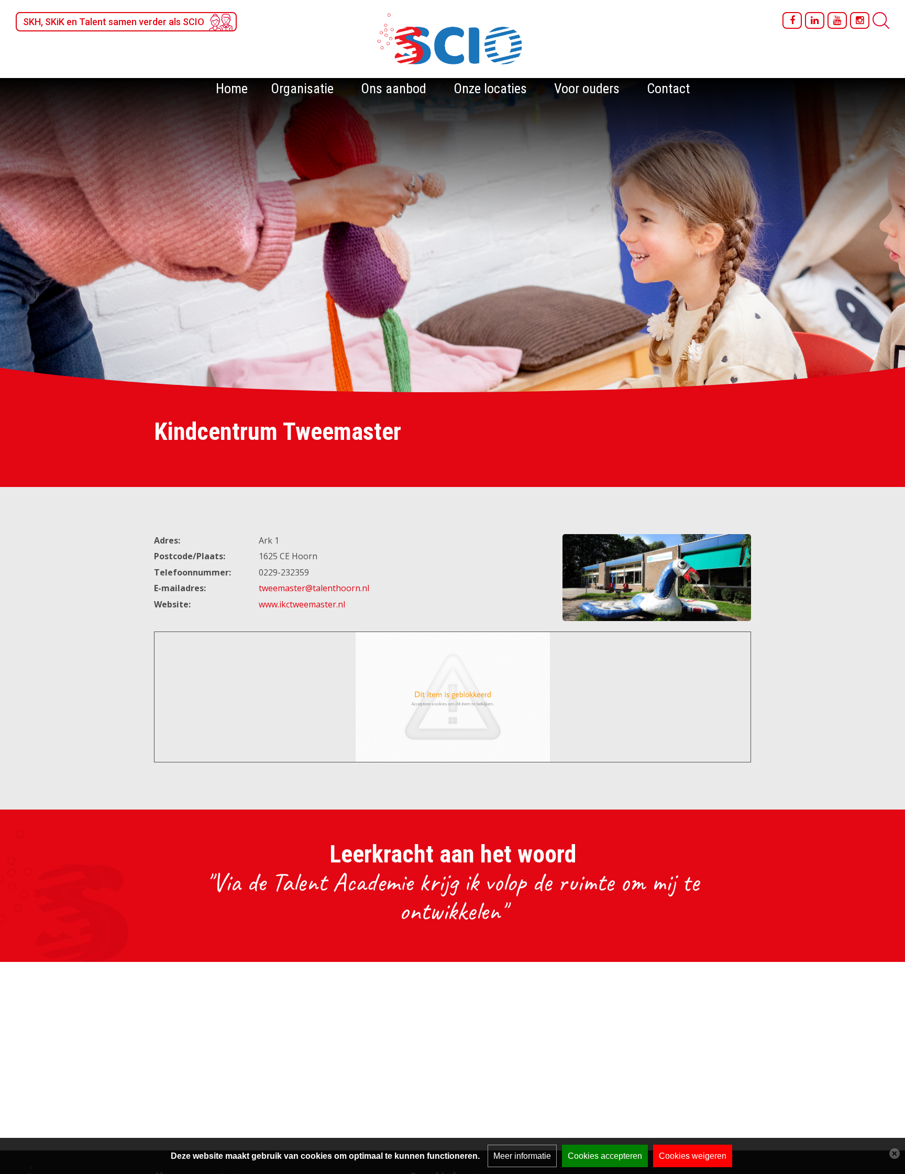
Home (232, 88)
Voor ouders (587, 88)
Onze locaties (490, 88)
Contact (668, 88)
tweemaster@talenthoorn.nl (314, 588)
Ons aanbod (393, 88)
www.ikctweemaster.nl (302, 604)
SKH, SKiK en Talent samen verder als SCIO (113, 21)
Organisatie (302, 88)
